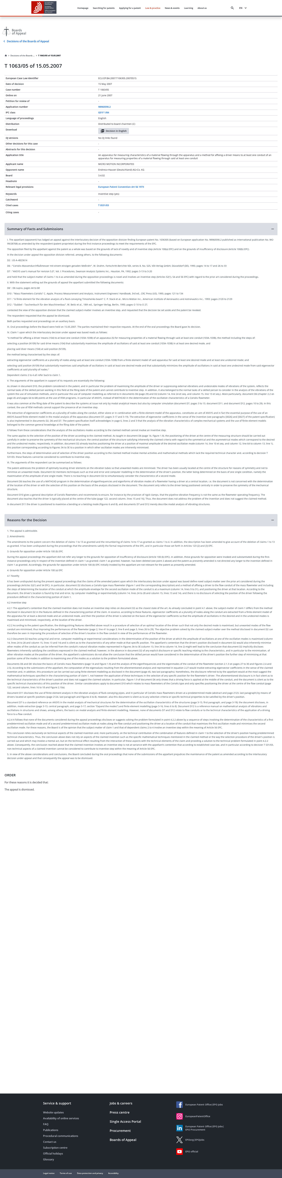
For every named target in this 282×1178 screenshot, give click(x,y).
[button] (141, 229)
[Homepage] (6, 55)
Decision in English (116, 130)
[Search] (232, 8)
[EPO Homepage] (43, 8)
